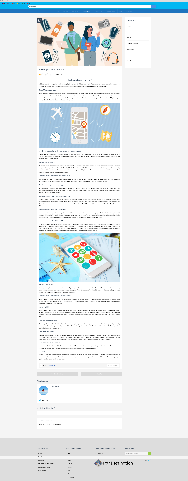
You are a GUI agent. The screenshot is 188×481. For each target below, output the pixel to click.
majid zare (52, 365)
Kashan (70, 463)
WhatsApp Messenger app (48, 320)
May (39, 21)
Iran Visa (129, 37)
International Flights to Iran (46, 463)
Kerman (70, 467)
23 (39, 20)
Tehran (70, 457)
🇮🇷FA (28, 3)
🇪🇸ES (13, 3)
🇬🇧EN (8, 3)
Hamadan (70, 474)
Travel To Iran (130, 60)
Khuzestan (71, 477)
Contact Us (100, 453)
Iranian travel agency (111, 357)
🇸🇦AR (23, 3)
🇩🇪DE (18, 3)
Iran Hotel (129, 32)
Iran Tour (129, 26)
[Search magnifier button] (153, 6)
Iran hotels (41, 460)
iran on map (130, 55)
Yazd (69, 470)
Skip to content (4, 1)
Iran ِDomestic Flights (44, 467)
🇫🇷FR (3, 3)
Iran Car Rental (42, 470)
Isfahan (70, 460)
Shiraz (69, 453)
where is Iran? (130, 49)
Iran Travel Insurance (132, 43)
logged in (48, 424)
